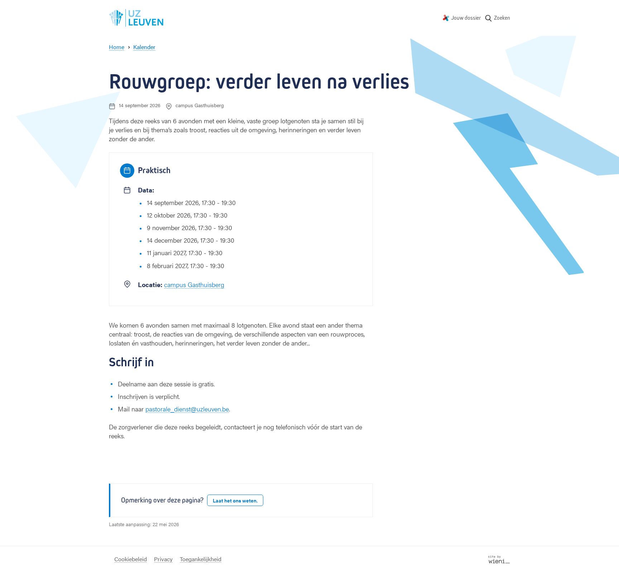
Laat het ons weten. (235, 500)
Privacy (163, 559)
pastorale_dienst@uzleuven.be (187, 408)
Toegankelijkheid (200, 559)
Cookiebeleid (130, 559)
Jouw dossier (466, 17)
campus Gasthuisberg (194, 284)
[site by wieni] (499, 558)
